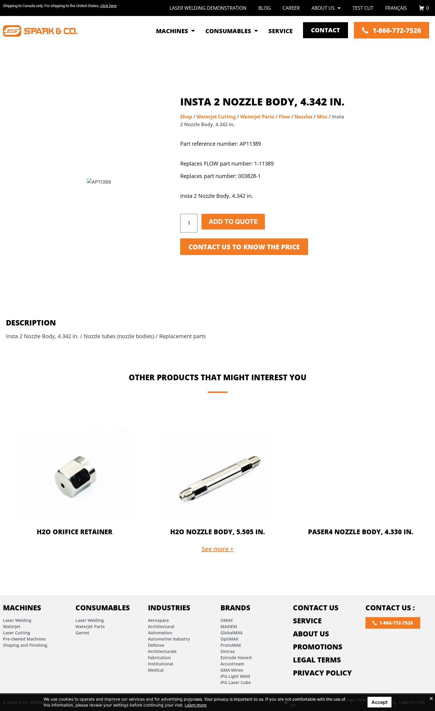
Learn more (196, 704)
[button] (217, 549)
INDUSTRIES (169, 607)
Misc (322, 116)
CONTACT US (316, 607)
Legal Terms (317, 660)
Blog (264, 8)
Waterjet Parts (257, 116)
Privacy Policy (322, 673)
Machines (22, 607)
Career (291, 8)
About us (323, 8)
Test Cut (362, 8)
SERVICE (307, 620)
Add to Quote (233, 221)
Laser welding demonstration (208, 8)
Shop (186, 116)
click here (108, 6)
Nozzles (303, 116)
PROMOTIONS (317, 646)
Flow (284, 116)
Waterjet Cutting (216, 116)
